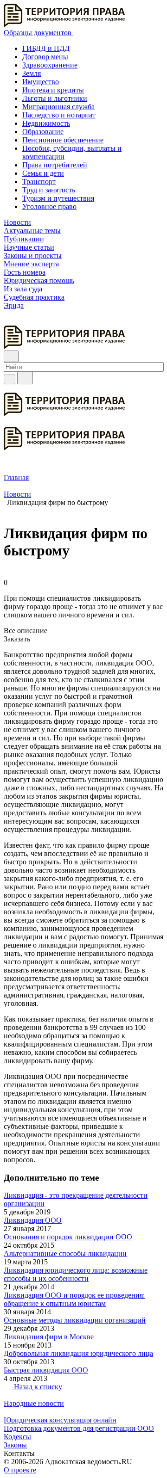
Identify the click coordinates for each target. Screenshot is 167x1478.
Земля (31, 73)
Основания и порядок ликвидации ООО (68, 1237)
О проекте (20, 1470)
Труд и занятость (48, 190)
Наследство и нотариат (59, 115)
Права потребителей (54, 165)
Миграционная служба (58, 107)
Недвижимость (46, 123)
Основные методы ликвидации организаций (75, 1320)
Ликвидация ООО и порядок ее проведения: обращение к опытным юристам (74, 1299)
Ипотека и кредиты (53, 90)
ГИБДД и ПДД (46, 48)
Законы (15, 1445)
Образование (43, 131)
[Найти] (25, 378)
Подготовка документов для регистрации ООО (79, 1428)
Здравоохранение (49, 65)
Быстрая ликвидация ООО (46, 1370)
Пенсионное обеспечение (62, 140)
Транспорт (39, 181)
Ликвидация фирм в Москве (49, 1337)
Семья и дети (43, 173)
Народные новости (34, 1403)
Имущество (40, 82)
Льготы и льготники (54, 98)
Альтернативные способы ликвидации (65, 1253)
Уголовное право (49, 206)
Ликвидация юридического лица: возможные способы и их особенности (76, 1274)
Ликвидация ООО (33, 1220)
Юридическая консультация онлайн (60, 1420)
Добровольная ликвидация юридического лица (78, 1353)
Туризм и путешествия (58, 198)
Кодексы (17, 1437)
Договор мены (45, 57)
